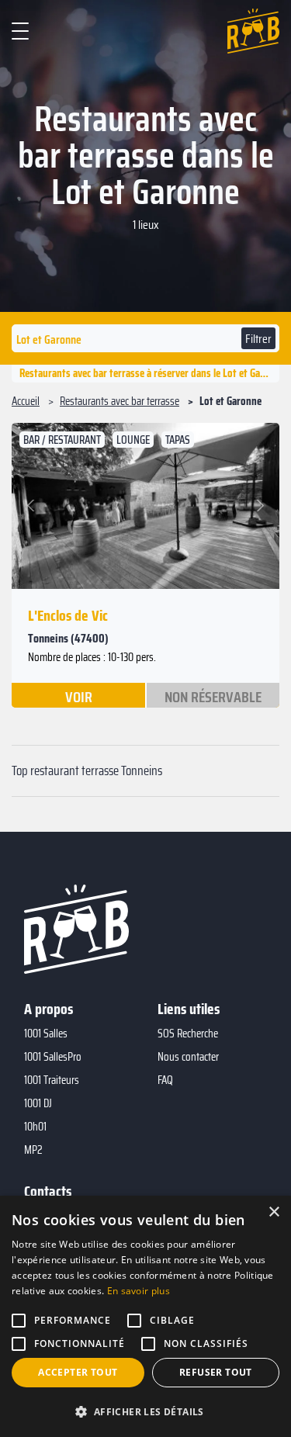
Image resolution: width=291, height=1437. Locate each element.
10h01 (35, 1126)
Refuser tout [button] (215, 1372)
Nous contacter (188, 1056)
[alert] (145, 1316)
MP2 (33, 1150)
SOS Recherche (188, 1033)
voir (78, 696)
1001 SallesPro (52, 1056)
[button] (33, 506)
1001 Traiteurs (51, 1080)
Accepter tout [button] (77, 1372)
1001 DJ (38, 1103)
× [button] (273, 1212)
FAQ (165, 1080)
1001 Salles (46, 1033)
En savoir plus (138, 1290)
